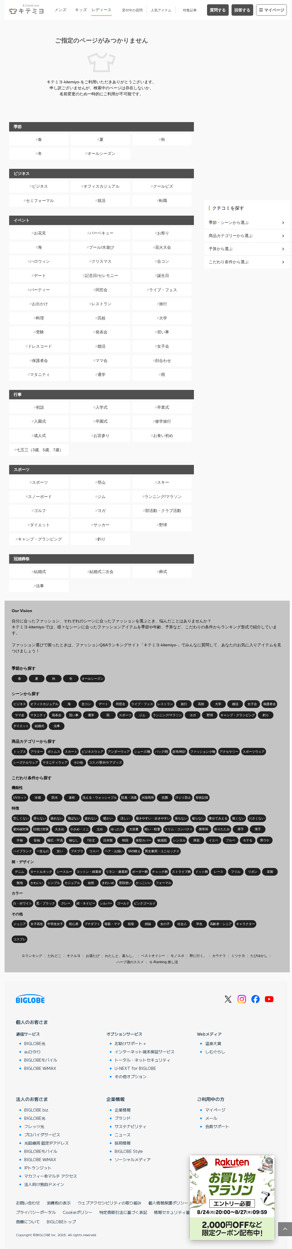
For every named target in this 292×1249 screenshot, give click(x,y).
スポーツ (40, 482)
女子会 (163, 346)
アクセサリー (229, 751)
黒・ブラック (45, 903)
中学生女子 (55, 924)
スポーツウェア (254, 751)
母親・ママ (112, 924)
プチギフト (92, 924)
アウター (37, 751)
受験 (40, 332)
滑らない (39, 818)
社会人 (182, 924)
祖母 (131, 924)
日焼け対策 (41, 829)
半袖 (20, 840)
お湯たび (93, 956)
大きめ (59, 829)
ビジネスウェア (93, 751)
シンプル (54, 882)
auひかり (32, 1051)
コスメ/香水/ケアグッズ (105, 762)
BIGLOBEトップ (61, 1221)
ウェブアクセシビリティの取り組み (109, 1203)
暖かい (108, 818)
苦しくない (21, 818)
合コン (163, 261)
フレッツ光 (34, 1126)
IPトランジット (38, 1168)
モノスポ (177, 956)
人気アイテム (161, 10)
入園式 (40, 421)
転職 (163, 200)
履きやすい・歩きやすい (153, 818)
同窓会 (102, 290)
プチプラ (77, 851)
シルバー (106, 903)
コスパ (94, 851)
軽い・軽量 (152, 829)
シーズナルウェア (25, 762)
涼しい (125, 818)
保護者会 (40, 360)
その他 (78, 762)
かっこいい (143, 882)
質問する (218, 10)
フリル (235, 871)
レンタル (179, 840)
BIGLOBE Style (129, 1151)
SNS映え (134, 851)
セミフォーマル (40, 200)
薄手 (258, 829)
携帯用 (203, 829)
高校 (102, 318)
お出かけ (40, 303)
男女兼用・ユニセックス (162, 851)
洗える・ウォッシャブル (99, 797)
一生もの (42, 851)
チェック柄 (160, 871)
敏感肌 (162, 840)
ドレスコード (40, 346)
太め (100, 829)
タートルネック (41, 871)
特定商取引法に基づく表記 (123, 1212)
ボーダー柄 (140, 871)
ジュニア (19, 924)
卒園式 (102, 421)
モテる (247, 840)
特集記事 (190, 10)
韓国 (125, 840)
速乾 (72, 797)
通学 (102, 374)
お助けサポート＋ (131, 1043)
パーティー (40, 290)
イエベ (213, 840)
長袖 (37, 840)
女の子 (165, 924)
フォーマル (163, 882)
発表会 (102, 332)
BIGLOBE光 (34, 1043)
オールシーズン (101, 153)
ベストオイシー (153, 956)
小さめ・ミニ (79, 829)
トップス (19, 751)
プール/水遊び (101, 247)
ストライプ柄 (181, 871)
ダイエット (40, 525)
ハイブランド (22, 851)
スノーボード (40, 496)
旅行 (163, 303)
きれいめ (108, 882)
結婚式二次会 (101, 571)
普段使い (125, 882)
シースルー (64, 871)
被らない (198, 818)
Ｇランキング (32, 956)
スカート (71, 751)
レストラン (101, 303)
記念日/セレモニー (101, 275)
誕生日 (163, 275)
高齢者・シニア (221, 924)
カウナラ (219, 956)
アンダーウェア (119, 751)
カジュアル (72, 882)
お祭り (163, 233)
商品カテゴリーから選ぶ (231, 235)
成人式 (40, 435)
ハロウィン (40, 261)
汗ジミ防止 (183, 797)
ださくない (257, 818)
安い (60, 851)
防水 (55, 797)
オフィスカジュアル (101, 186)
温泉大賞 (213, 1043)
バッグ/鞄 (161, 751)
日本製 (108, 840)
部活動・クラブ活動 (163, 510)
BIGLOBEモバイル (40, 1060)
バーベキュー (101, 233)
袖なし (73, 840)
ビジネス (40, 186)
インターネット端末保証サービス (145, 1051)
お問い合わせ (28, 1203)
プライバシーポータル (36, 1212)
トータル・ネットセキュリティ (143, 1060)
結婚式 (40, 571)
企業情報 (115, 1099)
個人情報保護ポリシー (168, 1203)
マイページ (274, 10)
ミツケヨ (238, 956)
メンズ (60, 9)
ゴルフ (40, 510)
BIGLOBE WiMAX (40, 1068)
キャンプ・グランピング (40, 539)
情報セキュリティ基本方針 (178, 1212)
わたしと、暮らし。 (120, 956)
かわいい (37, 882)
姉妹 (148, 924)
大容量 (134, 829)
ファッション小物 (202, 751)
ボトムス (54, 751)
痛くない (238, 818)
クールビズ (163, 186)
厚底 (196, 840)
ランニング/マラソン (163, 496)
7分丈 (91, 840)
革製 (270, 871)
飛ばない (74, 818)
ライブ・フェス (163, 290)
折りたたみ (222, 829)
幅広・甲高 (55, 840)
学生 (199, 924)
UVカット (20, 797)
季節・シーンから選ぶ (229, 222)
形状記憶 (202, 797)
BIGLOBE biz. (36, 1110)
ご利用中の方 (210, 1099)
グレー (65, 903)
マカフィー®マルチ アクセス (50, 1176)
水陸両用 (147, 797)
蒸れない (56, 818)
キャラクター (245, 924)
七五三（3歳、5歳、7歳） (40, 450)
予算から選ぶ (221, 248)
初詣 (40, 407)
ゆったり (117, 829)
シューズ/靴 (142, 751)
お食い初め (163, 435)
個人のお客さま (32, 1022)
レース (218, 871)
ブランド (123, 1118)
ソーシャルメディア (133, 1159)
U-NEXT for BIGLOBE (135, 1068)
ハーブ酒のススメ (130, 962)
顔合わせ (163, 360)
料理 (40, 318)
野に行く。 (198, 956)
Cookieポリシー (77, 1212)
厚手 (241, 829)
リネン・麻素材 (117, 871)
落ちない (181, 818)
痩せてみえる (218, 818)
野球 (163, 525)
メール (211, 1118)
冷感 (38, 797)
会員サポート (217, 1126)
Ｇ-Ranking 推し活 (163, 962)
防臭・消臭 (129, 797)
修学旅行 (163, 421)
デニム (19, 871)
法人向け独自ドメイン (44, 1184)
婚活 (102, 346)
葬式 (163, 571)
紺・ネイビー (85, 903)
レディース (101, 9)
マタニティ (40, 374)
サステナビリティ (131, 1126)
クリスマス (101, 261)
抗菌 (165, 797)
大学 (163, 318)
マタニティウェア (55, 762)
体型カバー (143, 840)
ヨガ (102, 510)
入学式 (102, 407)
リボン (252, 871)
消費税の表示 (59, 1203)
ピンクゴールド (145, 903)
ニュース (123, 1134)
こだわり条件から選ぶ (229, 262)
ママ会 (102, 360)
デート (40, 275)
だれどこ (54, 956)
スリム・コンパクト (179, 829)
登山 (102, 482)
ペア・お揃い (114, 851)
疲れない (91, 818)
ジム (102, 496)
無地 (20, 882)
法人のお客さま (32, 1099)
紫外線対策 (21, 829)
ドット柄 (201, 871)
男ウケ (264, 840)
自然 (91, 882)
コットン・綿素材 (89, 871)
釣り (102, 539)
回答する (242, 10)
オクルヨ (73, 956)
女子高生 (37, 924)
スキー (163, 482)
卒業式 (163, 407)
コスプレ (19, 939)
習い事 (163, 332)
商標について (28, 1221)
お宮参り (102, 435)
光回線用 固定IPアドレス (46, 1143)
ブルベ (230, 840)
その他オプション (131, 1076)
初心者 (73, 924)
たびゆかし (258, 956)
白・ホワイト (22, 903)
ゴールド (123, 903)
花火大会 (163, 247)
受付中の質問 (132, 10)
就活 (102, 200)
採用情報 (123, 1143)
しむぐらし (215, 1051)
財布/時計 (179, 751)
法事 (40, 586)
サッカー (102, 525)
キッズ (81, 9)
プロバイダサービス (42, 1134)
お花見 (40, 233)
